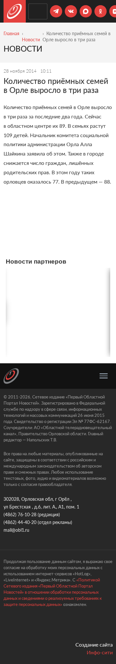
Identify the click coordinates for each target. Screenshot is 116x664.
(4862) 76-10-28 (20, 514)
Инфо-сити (100, 652)
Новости (31, 39)
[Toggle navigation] (103, 376)
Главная (11, 33)
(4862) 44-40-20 (20, 522)
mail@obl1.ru (16, 530)
